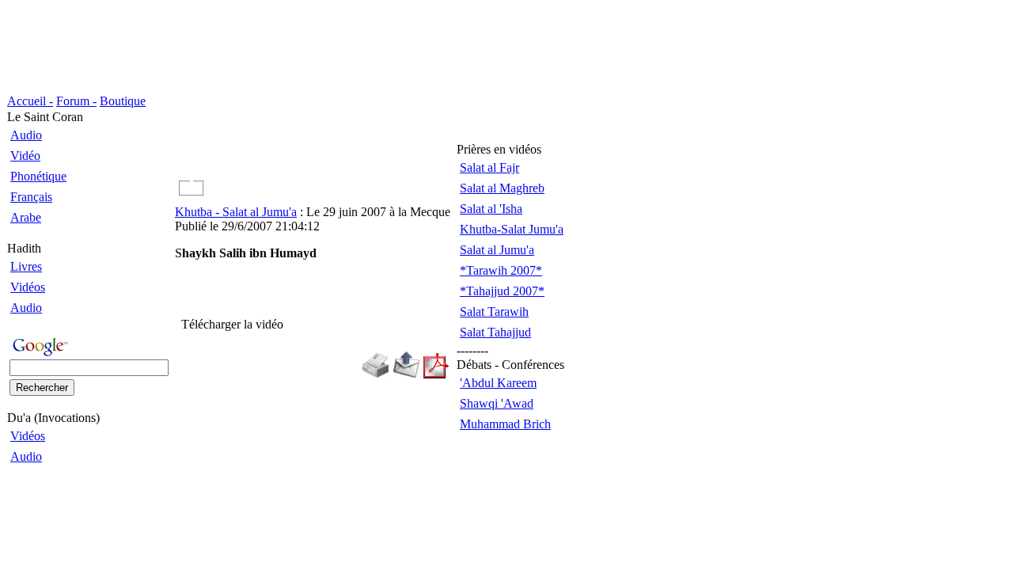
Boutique (123, 101)
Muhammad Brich (505, 424)
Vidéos (27, 287)
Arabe (25, 217)
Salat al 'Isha (491, 208)
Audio (26, 135)
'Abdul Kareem (498, 383)
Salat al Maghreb (502, 188)
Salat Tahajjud (495, 332)
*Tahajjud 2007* (502, 291)
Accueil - (30, 101)
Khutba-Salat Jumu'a (511, 229)
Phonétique (38, 176)
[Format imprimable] (375, 374)
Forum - (76, 101)
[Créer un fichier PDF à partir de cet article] (436, 374)
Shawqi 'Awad (496, 403)
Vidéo (25, 155)
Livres (26, 266)
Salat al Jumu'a (497, 249)
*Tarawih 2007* (501, 270)
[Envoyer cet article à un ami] (406, 374)
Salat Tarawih (494, 311)
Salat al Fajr (489, 167)
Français (31, 196)
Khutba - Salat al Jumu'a (236, 211)
